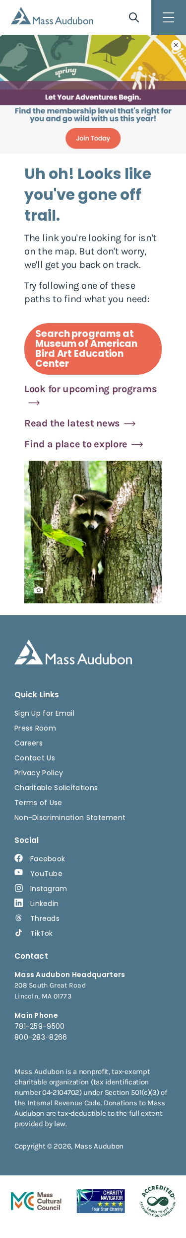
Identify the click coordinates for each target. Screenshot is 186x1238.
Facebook (47, 859)
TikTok (41, 933)
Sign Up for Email (44, 713)
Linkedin (44, 903)
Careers (28, 743)
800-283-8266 (40, 1037)
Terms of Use (38, 803)
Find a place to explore (75, 444)
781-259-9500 (39, 1026)
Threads (45, 918)
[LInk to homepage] (52, 15)
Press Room (35, 728)
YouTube (46, 874)
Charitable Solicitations (56, 788)
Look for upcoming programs (90, 389)
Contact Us (34, 758)
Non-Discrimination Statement (69, 818)
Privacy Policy (38, 773)
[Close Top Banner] (176, 45)
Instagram (48, 889)
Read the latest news (72, 423)
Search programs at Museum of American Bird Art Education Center (86, 348)
